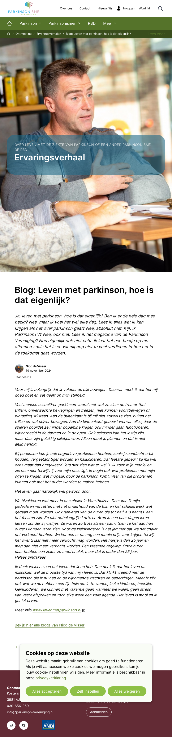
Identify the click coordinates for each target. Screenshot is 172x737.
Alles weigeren (127, 691)
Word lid (144, 8)
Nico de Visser (36, 366)
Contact (84, 8)
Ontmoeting (24, 33)
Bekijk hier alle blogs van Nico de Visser (50, 625)
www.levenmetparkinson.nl (57, 610)
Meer (107, 23)
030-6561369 (18, 706)
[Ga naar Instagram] (11, 725)
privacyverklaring (50, 678)
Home (9, 33)
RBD (92, 23)
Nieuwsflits (105, 8)
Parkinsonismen (62, 23)
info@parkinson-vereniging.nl (30, 712)
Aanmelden (99, 712)
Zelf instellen (88, 691)
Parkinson (28, 23)
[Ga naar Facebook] (23, 725)
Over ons (66, 8)
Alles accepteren (47, 691)
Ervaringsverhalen (48, 33)
